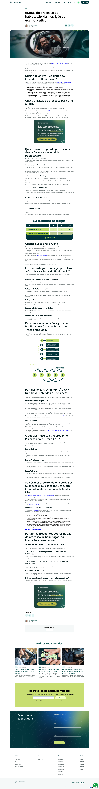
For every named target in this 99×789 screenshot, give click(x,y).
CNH (30, 8)
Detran (70, 96)
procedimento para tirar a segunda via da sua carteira (57, 430)
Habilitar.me (34, 503)
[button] (57, 2)
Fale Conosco (85, 2)
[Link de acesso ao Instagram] (81, 782)
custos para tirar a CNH (42, 255)
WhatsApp (56, 723)
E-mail (55, 735)
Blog (26, 8)
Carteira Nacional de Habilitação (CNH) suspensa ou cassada (41, 495)
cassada (37, 504)
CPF (54, 729)
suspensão (62, 415)
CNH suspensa (31, 504)
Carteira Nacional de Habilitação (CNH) (59, 63)
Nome (55, 717)
